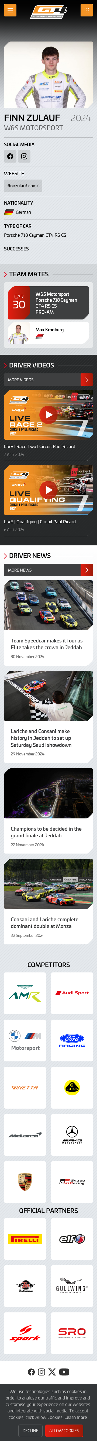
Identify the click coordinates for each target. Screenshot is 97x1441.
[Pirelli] (25, 1239)
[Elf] (72, 1239)
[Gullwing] (72, 1286)
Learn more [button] (75, 1417)
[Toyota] (72, 1182)
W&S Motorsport (33, 128)
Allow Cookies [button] (64, 1430)
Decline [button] (31, 1430)
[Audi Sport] (72, 993)
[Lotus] (72, 1088)
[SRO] (72, 1333)
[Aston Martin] (25, 993)
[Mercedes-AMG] (72, 1135)
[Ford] (72, 1040)
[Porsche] (25, 1182)
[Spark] (25, 1333)
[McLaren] (25, 1135)
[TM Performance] (25, 1286)
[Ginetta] (25, 1088)
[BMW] (25, 1040)
